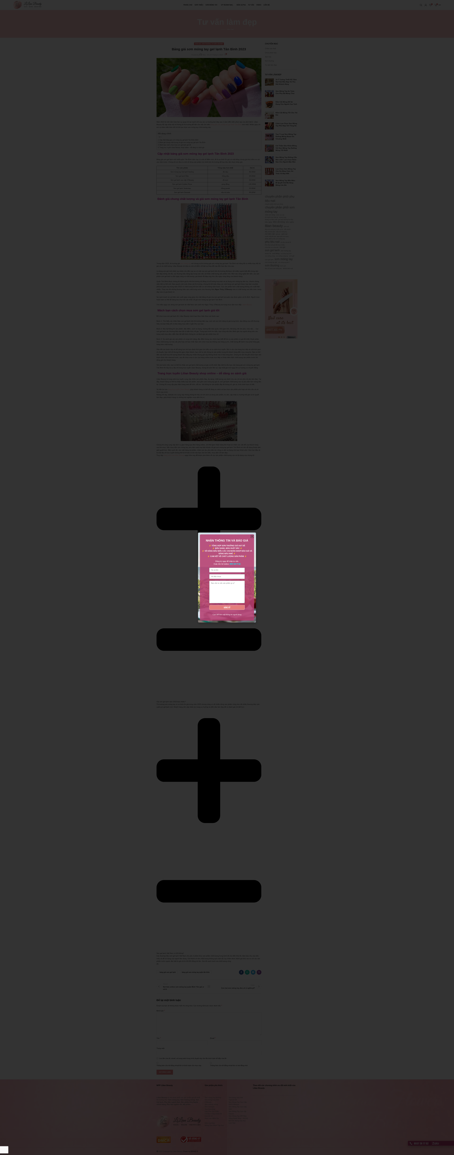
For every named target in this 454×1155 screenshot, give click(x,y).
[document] (227, 577)
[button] (252, 536)
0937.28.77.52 (235, 564)
